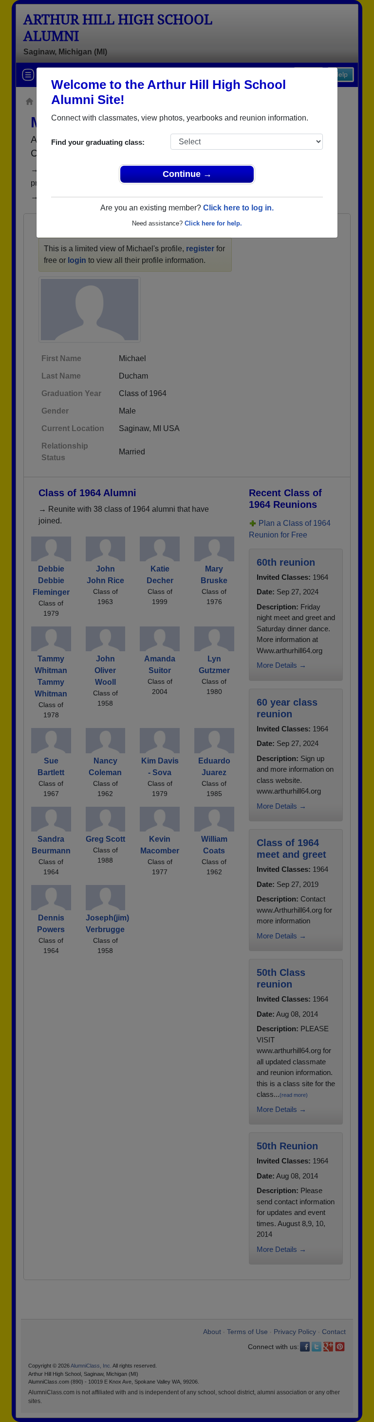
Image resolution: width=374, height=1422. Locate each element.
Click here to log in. (238, 208)
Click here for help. (213, 223)
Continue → (187, 174)
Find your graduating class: (98, 142)
